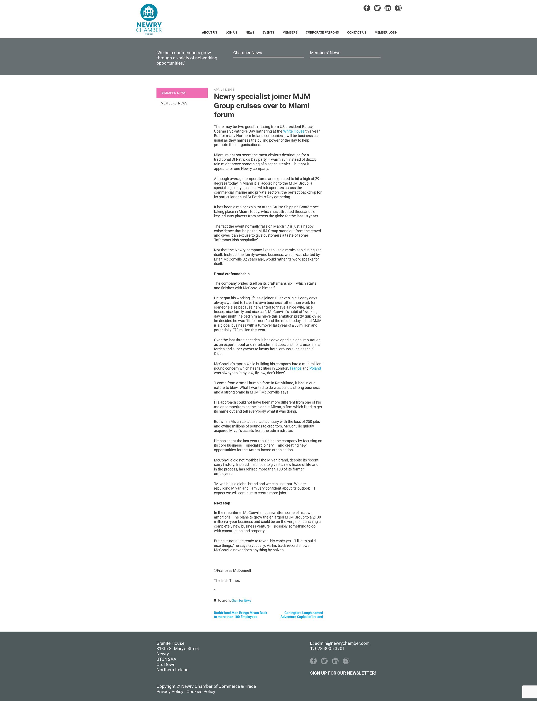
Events (268, 32)
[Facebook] (367, 8)
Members (290, 32)
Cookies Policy (200, 691)
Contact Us (356, 32)
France (295, 368)
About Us (209, 32)
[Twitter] (377, 8)
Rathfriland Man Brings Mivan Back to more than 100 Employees (240, 615)
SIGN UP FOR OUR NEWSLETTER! (343, 673)
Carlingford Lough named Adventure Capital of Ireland (301, 615)
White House (294, 131)
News (250, 32)
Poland (315, 368)
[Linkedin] (388, 8)
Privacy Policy (169, 691)
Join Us (231, 32)
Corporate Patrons (322, 32)
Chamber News (247, 52)
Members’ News (325, 52)
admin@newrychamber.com (342, 643)
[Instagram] (398, 8)
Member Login (386, 32)
